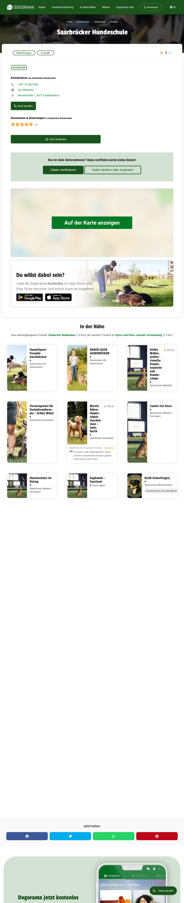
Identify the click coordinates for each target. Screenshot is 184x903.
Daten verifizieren (63, 170)
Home (69, 22)
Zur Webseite (26, 90)
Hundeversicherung (62, 7)
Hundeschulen (82, 22)
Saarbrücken (99, 22)
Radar (42, 7)
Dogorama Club (125, 7)
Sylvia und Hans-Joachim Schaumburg (138, 335)
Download (152, 7)
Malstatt (114, 22)
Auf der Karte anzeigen (92, 223)
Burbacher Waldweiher (62, 335)
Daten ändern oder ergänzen (112, 170)
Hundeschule (19, 67)
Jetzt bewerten (57, 139)
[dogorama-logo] (20, 7)
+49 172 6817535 (28, 84)
